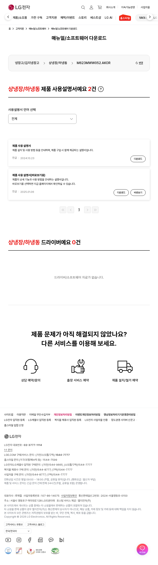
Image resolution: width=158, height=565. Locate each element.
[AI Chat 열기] (142, 549)
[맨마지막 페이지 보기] (95, 210)
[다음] (152, 17)
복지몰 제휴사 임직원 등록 (68, 419)
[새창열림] (144, 18)
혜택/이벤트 (67, 18)
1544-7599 (50, 459)
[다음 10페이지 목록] (87, 210)
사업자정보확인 (69, 495)
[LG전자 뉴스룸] (40, 540)
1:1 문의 (8, 449)
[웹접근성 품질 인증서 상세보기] (55, 551)
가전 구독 (36, 18)
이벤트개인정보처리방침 (87, 414)
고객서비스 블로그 (35, 524)
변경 (141, 62)
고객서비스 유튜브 (14, 524)
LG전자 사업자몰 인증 (96, 419)
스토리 (83, 18)
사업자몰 (145, 7)
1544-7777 (85, 464)
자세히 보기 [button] (101, 89)
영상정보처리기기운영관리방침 (119, 414)
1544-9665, (56, 464)
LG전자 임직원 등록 (14, 419)
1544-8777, (44, 469)
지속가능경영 (128, 7)
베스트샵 (95, 18)
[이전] (5, 17)
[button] (83, 7)
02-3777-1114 (33, 445)
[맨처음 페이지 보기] (63, 210)
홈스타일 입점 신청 (13, 425)
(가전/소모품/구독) (52, 454)
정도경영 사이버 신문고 (123, 419)
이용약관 (21, 414)
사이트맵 (8, 414)
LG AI (108, 18)
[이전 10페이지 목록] (70, 210)
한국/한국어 (11, 531)
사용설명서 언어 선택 (22, 110)
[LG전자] (19, 7)
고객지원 (51, 18)
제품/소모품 (20, 18)
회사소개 (110, 7)
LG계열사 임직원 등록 (39, 419)
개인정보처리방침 (63, 414)
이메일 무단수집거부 (39, 414)
